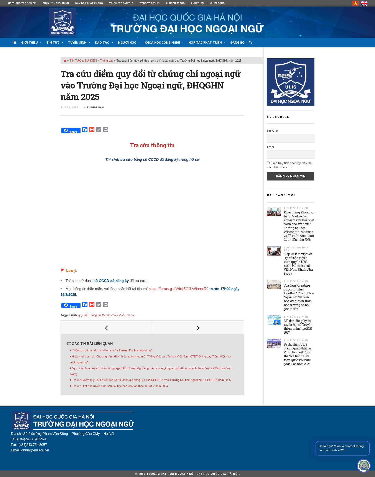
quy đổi (82, 315)
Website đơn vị (150, 3)
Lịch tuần (197, 3)
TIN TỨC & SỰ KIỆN (83, 60)
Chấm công (217, 3)
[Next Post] (198, 327)
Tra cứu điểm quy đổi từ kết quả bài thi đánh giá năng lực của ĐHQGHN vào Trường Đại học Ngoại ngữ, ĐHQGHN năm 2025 (151, 380)
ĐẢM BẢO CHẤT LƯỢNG (89, 3)
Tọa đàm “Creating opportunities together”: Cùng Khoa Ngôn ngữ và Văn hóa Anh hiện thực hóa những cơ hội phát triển (299, 297)
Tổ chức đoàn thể (121, 3)
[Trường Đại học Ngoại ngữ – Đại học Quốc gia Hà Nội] (187, 22)
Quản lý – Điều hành (56, 3)
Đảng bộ (237, 42)
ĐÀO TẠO (102, 42)
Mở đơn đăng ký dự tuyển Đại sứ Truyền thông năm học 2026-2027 (298, 326)
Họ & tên (273, 131)
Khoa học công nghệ (162, 42)
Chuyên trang (175, 3)
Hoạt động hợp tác (296, 248)
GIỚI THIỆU (29, 42)
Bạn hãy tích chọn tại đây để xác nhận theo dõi (289, 165)
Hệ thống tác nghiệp (22, 3)
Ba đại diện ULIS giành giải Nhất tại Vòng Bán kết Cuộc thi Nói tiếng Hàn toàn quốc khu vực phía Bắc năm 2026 (297, 354)
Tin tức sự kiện (296, 208)
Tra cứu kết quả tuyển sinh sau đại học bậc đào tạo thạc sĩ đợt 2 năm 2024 (120, 386)
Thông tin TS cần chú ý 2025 (107, 315)
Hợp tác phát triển (205, 42)
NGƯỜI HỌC (127, 42)
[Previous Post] (106, 327)
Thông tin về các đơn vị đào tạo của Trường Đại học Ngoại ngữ (112, 350)
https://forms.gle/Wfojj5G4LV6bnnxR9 (178, 289)
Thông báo (106, 60)
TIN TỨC (52, 42)
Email (271, 147)
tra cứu (131, 315)
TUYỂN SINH (77, 42)
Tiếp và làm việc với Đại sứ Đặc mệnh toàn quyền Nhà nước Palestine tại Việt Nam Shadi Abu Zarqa (298, 263)
